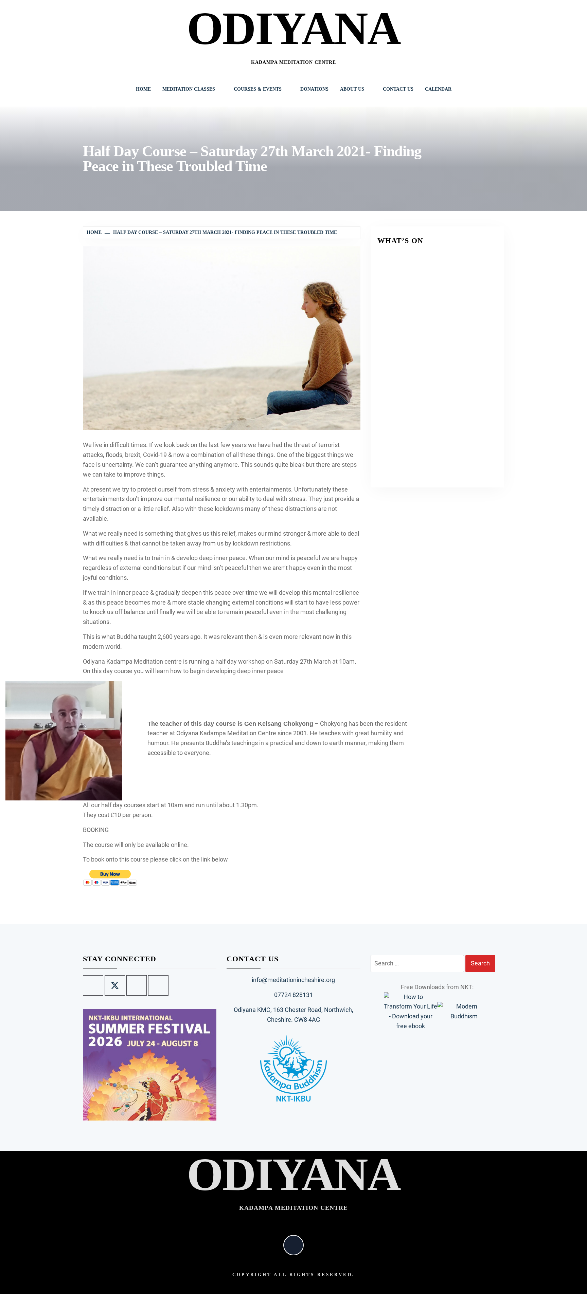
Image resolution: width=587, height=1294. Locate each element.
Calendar (438, 89)
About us (352, 89)
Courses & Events (258, 89)
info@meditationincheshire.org (293, 979)
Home (143, 89)
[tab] (206, 1117)
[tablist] (208, 1117)
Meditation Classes (188, 89)
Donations (314, 89)
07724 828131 (293, 994)
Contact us (398, 89)
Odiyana (294, 28)
